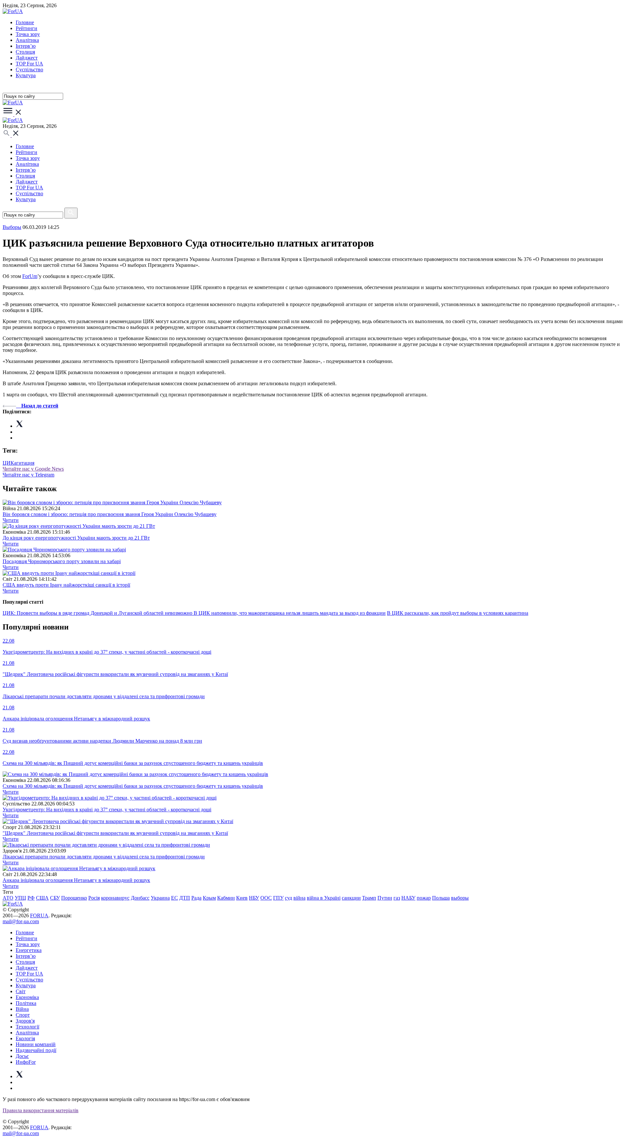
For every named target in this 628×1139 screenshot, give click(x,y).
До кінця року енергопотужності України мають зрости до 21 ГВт (76, 538)
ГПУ (278, 898)
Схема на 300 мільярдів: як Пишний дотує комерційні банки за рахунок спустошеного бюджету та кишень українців (133, 786)
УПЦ (20, 898)
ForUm (29, 276)
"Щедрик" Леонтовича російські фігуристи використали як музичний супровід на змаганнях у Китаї (115, 833)
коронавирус (115, 898)
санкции (351, 898)
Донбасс (140, 898)
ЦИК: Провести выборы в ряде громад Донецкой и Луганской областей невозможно (98, 613)
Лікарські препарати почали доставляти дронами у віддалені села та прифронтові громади (104, 856)
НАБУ (408, 898)
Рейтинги (26, 28)
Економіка (27, 997)
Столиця (25, 52)
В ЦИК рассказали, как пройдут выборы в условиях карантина (457, 613)
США (42, 898)
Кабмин (226, 898)
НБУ (254, 898)
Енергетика (29, 950)
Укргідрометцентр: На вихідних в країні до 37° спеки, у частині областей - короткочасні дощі (107, 809)
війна (299, 898)
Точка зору (28, 34)
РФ (31, 898)
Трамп (369, 898)
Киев (242, 898)
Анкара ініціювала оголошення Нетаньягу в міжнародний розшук (76, 880)
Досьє (22, 1056)
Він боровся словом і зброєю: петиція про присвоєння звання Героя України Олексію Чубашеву (110, 514)
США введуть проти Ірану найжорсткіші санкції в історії (66, 585)
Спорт (23, 1015)
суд (288, 898)
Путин (384, 898)
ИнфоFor (26, 1062)
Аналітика (27, 40)
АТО (8, 898)
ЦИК (8, 463)
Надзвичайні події (36, 1050)
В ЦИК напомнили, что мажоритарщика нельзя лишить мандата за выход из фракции (290, 613)
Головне (25, 22)
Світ (21, 991)
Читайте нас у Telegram (28, 474)
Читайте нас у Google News (33, 469)
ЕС (174, 898)
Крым (209, 898)
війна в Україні (323, 898)
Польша (441, 898)
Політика (26, 1003)
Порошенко (74, 898)
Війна (22, 1009)
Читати (11, 520)
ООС (266, 898)
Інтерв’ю (26, 46)
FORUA (39, 915)
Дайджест (27, 57)
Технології (27, 1026)
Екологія (25, 1038)
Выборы (12, 227)
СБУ (55, 898)
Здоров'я (25, 1021)
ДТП (184, 898)
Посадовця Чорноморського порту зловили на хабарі (62, 561)
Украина (160, 898)
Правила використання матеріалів (40, 1110)
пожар (424, 898)
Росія (94, 898)
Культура (26, 75)
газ (396, 898)
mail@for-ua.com (21, 921)
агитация (24, 463)
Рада (196, 898)
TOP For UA (29, 63)
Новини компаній (36, 1044)
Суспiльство (29, 69)
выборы (460, 898)
